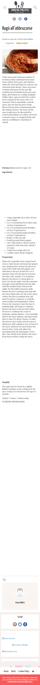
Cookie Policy (23, 671)
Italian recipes (22, 43)
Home (6, 671)
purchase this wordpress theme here (20, 681)
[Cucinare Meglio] (20, 645)
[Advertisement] (20, 145)
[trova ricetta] (8, 638)
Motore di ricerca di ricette (9, 633)
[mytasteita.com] (9, 651)
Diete (13, 671)
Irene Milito (28, 39)
